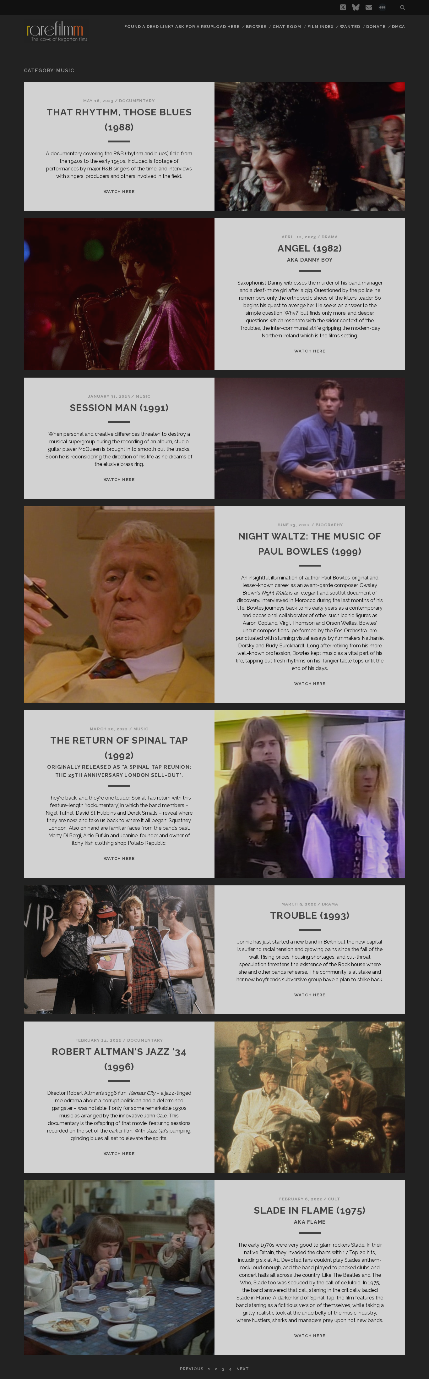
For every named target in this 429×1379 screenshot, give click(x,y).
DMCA (398, 26)
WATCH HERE (119, 191)
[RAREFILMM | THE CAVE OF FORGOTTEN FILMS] (56, 40)
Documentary (137, 100)
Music (143, 396)
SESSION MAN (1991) (119, 407)
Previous (192, 1368)
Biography (329, 525)
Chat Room (287, 26)
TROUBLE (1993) (310, 915)
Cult (334, 1199)
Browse (256, 26)
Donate (376, 26)
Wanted (350, 26)
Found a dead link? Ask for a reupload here (182, 26)
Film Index (320, 26)
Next (242, 1368)
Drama (330, 237)
